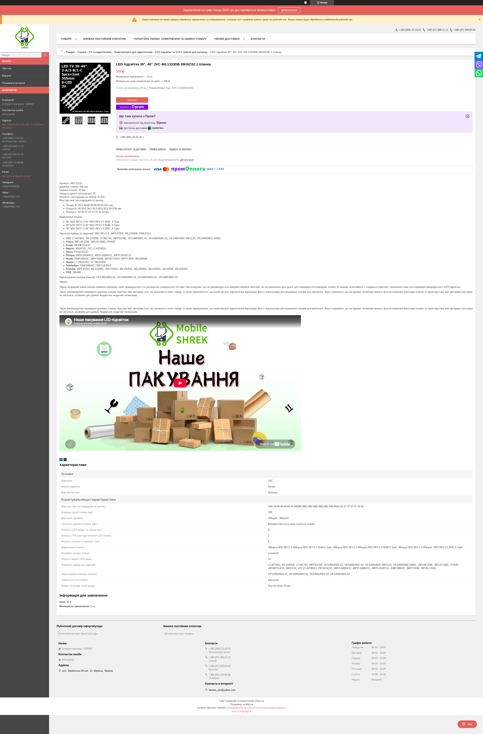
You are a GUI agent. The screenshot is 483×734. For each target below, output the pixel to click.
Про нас (7, 68)
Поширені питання (13, 83)
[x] (65, 460)
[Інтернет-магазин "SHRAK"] (24, 36)
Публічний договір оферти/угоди (77, 633)
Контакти (258, 38)
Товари (66, 38)
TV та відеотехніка (100, 52)
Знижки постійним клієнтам (104, 38)
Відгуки (6, 75)
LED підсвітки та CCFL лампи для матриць (181, 52)
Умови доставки (227, 38)
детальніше (289, 10)
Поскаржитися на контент (241, 707)
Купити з (125, 107)
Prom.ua (259, 701)
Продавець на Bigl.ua (241, 704)
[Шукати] (45, 55)
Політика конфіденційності (271, 707)
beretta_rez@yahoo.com (16, 176)
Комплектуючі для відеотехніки (133, 52)
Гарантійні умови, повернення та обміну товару (170, 38)
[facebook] (61, 460)
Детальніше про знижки (178, 633)
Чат (470, 724)
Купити (132, 100)
